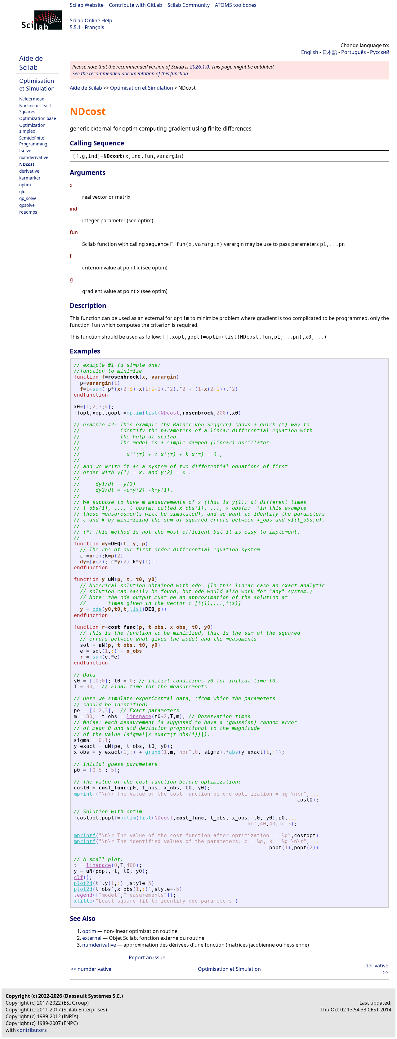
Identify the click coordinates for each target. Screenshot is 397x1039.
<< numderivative (91, 969)
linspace (139, 716)
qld (22, 191)
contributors (32, 1030)
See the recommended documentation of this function (130, 73)
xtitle (83, 901)
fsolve (25, 150)
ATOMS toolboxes (235, 5)
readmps (28, 212)
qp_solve (28, 198)
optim (25, 185)
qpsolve (27, 205)
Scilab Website (87, 5)
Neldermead (31, 99)
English (309, 52)
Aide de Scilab (31, 63)
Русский (379, 52)
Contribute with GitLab (135, 5)
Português (353, 52)
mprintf (85, 794)
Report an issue (147, 957)
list (151, 413)
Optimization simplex (32, 128)
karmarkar (30, 178)
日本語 (329, 52)
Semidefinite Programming (33, 141)
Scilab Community (188, 5)
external (91, 938)
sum (97, 389)
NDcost (26, 164)
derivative (29, 171)
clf (78, 877)
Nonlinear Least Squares (35, 108)
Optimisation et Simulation (37, 84)
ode (97, 609)
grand (153, 752)
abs (233, 752)
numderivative (33, 157)
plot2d (83, 883)
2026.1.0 (199, 66)
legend (83, 895)
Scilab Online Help (91, 20)
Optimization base (37, 118)
